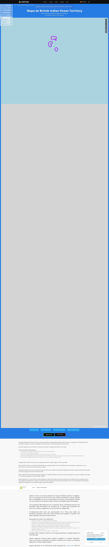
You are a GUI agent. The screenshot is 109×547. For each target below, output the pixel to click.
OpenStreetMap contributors (98, 426)
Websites (62, 1)
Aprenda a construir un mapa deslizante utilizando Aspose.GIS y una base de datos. (55, 6)
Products (45, 1)
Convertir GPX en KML (46, 429)
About (67, 1)
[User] (88, 2)
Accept (96, 539)
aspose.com (55, 15)
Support (56, 1)
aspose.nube (61, 15)
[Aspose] (24, 1)
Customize (91, 542)
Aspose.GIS (105, 426)
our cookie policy (99, 536)
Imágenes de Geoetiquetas (73, 429)
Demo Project (60, 434)
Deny (101, 542)
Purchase (51, 1)
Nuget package (49, 434)
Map (15, 5)
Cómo (33, 487)
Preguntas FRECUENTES (41, 487)
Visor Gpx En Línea (34, 429)
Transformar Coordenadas (59, 429)
